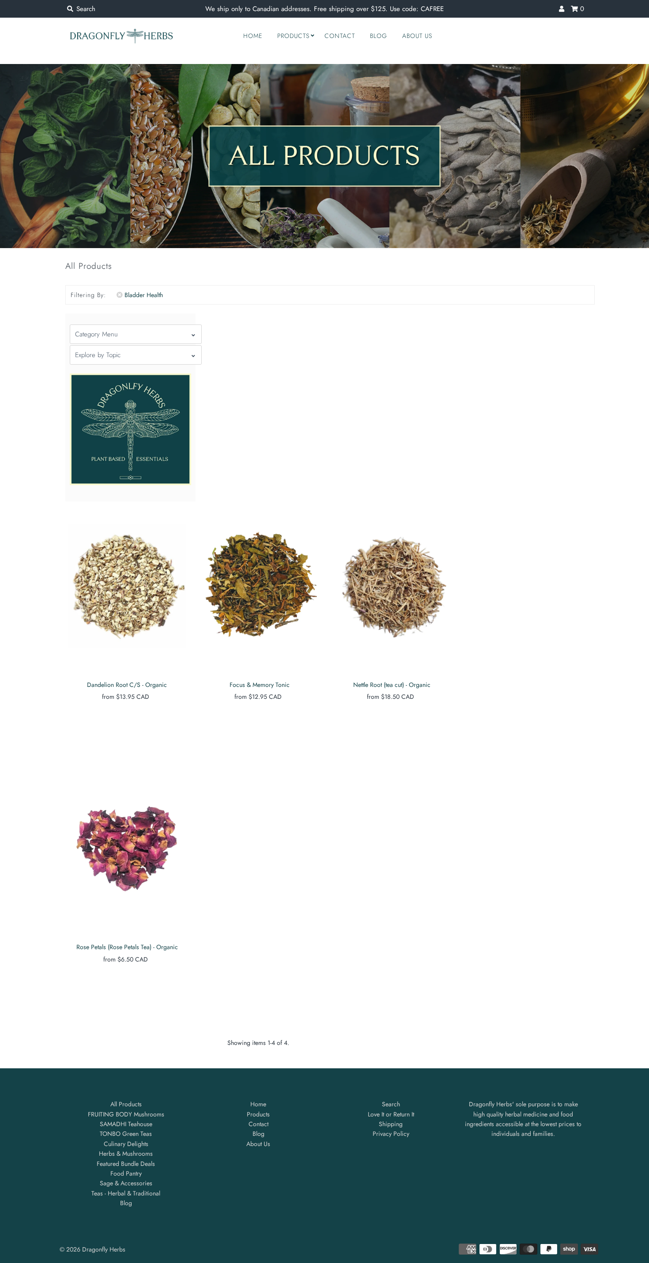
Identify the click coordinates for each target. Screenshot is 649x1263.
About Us (417, 35)
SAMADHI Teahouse (126, 1124)
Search (391, 1104)
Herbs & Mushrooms (126, 1153)
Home (252, 35)
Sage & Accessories (126, 1183)
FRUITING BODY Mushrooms (126, 1114)
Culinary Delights (126, 1143)
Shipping (391, 1124)
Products (293, 35)
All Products (126, 1104)
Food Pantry (126, 1173)
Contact (339, 35)
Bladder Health (144, 294)
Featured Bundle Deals (126, 1163)
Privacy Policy (391, 1133)
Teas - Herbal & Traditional (125, 1193)
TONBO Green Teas (126, 1133)
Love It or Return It (391, 1114)
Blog (378, 35)
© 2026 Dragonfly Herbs (92, 1249)
